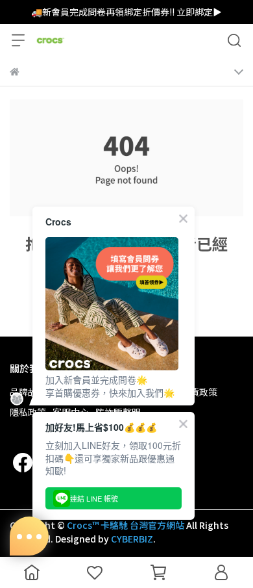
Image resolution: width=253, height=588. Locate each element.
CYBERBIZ (132, 538)
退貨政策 (199, 391)
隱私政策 (28, 411)
